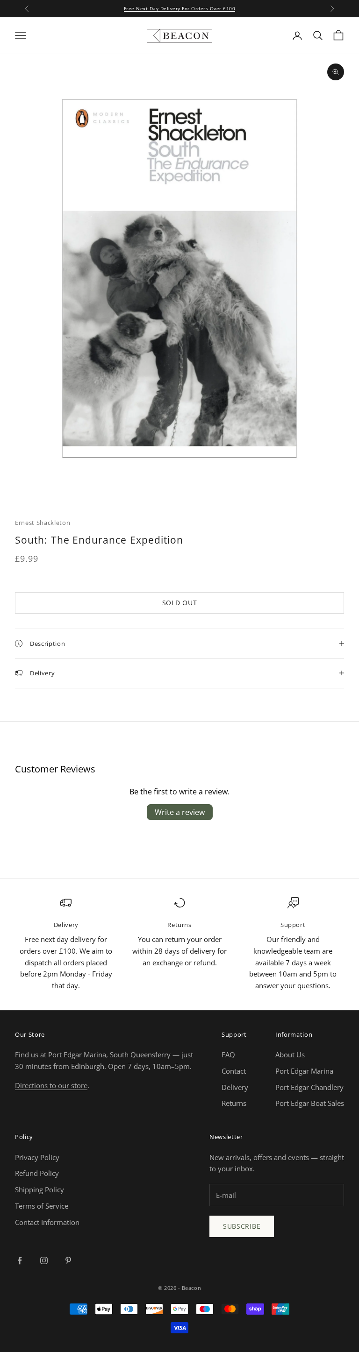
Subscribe (241, 1226)
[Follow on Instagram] (44, 1260)
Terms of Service (41, 1205)
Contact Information (47, 1222)
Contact (234, 1071)
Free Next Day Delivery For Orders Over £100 (180, 8)
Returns (234, 1103)
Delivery (235, 1087)
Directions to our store (51, 1085)
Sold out (179, 602)
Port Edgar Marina (304, 1071)
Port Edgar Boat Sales (309, 1103)
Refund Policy (37, 1173)
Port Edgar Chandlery (309, 1087)
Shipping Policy (39, 1189)
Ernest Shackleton (42, 522)
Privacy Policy (37, 1157)
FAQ (228, 1054)
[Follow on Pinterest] (68, 1260)
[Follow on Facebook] (19, 1260)
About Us (290, 1054)
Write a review (180, 812)
